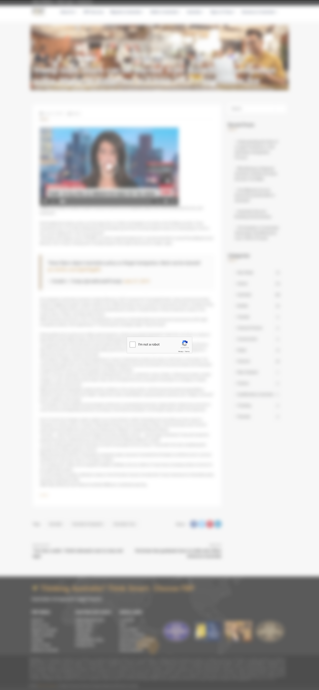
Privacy (180, 351)
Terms (187, 351)
